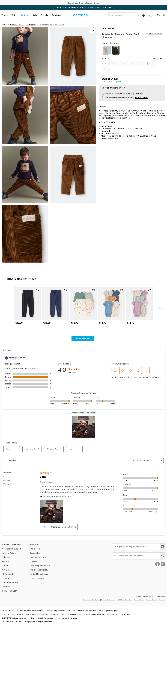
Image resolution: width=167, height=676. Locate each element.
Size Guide (157, 58)
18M (114, 63)
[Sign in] (158, 15)
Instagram (163, 564)
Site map (162, 600)
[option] (28, 306)
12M (105, 63)
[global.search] (162, 556)
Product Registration (39, 574)
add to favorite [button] (37, 290)
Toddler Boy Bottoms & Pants (51, 24)
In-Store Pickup (9, 553)
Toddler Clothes (16, 24)
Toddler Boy (31, 24)
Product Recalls (151, 600)
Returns (5, 561)
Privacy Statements (108, 600)
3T (133, 63)
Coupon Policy (139, 600)
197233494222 (112, 122)
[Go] (138, 15)
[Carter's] (80, 16)
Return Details (141, 97)
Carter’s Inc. (35, 553)
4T (142, 63)
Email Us (6, 586)
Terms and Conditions (91, 600)
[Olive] (116, 50)
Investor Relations (38, 557)
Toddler (25, 15)
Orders (5, 565)
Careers (33, 561)
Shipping (6, 557)
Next (111, 2)
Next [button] (161, 306)
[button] (25, 56)
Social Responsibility (39, 570)
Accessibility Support (11, 549)
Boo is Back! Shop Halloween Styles (83, 3)
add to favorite (92, 31)
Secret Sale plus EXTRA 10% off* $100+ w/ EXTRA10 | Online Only (83, 7)
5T (151, 63)
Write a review (83, 338)
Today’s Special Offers (40, 565)
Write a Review (155, 33)
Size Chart (6, 578)
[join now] (162, 546)
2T (124, 63)
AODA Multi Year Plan (124, 600)
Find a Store (35, 549)
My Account (7, 574)
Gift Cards (7, 570)
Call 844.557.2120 (9, 591)
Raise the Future (37, 578)
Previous (56, 2)
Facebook (157, 564)
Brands (44, 15)
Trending (56, 15)
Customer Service (10, 582)
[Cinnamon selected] (106, 50)
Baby (14, 15)
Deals (5, 15)
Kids (35, 15)
